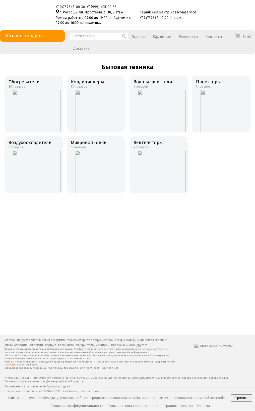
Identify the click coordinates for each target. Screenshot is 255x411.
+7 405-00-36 (102, 7)
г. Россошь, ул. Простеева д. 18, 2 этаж (91, 12)
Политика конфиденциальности (25, 381)
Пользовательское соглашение (25, 386)
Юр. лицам (162, 36)
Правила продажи (58, 386)
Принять (241, 398)
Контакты (213, 36)
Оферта (203, 406)
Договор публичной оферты (65, 381)
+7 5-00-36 (70, 7)
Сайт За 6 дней (90, 391)
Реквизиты (188, 36)
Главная (138, 36)
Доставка (81, 48)
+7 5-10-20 (154, 18)
